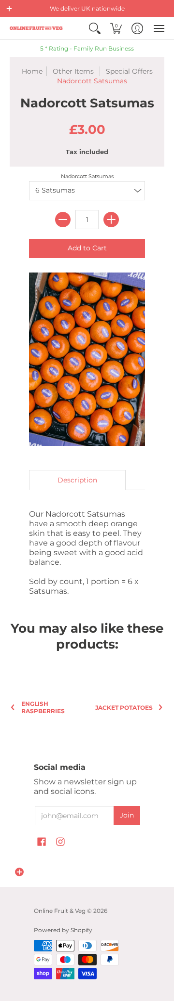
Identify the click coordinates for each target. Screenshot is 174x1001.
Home (32, 71)
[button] (9, 8)
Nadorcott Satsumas (87, 176)
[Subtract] (63, 219)
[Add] (111, 219)
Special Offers (129, 71)
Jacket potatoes (124, 707)
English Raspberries (43, 707)
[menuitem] (94, 28)
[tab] (77, 480)
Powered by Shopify (63, 930)
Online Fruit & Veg (60, 910)
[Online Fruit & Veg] (36, 28)
